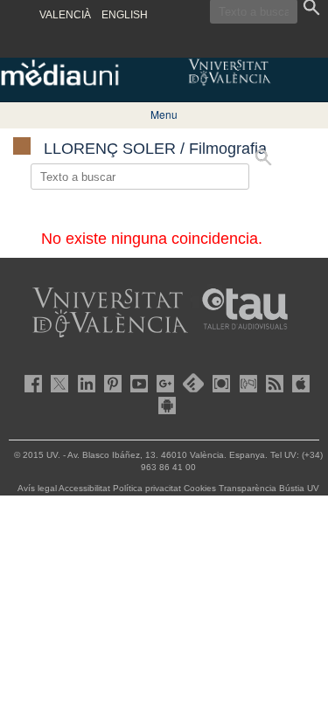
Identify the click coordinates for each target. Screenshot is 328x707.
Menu (164, 114)
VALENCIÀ (65, 15)
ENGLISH (124, 15)
